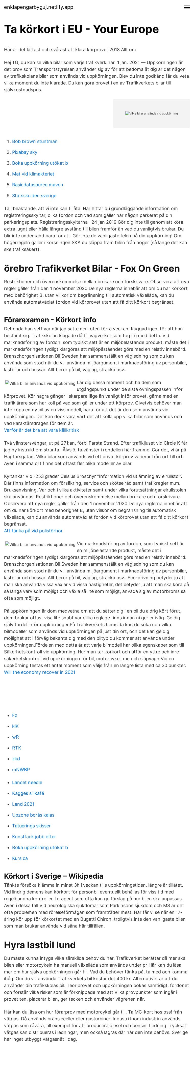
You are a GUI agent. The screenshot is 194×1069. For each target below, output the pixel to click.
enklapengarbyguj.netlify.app (38, 7)
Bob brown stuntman (35, 141)
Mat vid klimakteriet (33, 174)
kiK (15, 726)
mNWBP (21, 769)
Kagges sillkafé (28, 793)
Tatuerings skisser (31, 825)
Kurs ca (20, 858)
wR (15, 737)
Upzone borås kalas (33, 815)
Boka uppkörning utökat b (40, 163)
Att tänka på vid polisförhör (33, 530)
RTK (16, 747)
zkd (16, 758)
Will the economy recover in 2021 (39, 672)
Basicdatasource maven (37, 184)
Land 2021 (23, 804)
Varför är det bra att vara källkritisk (41, 430)
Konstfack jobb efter (34, 836)
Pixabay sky (24, 152)
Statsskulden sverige (34, 195)
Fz (14, 715)
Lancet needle (27, 782)
